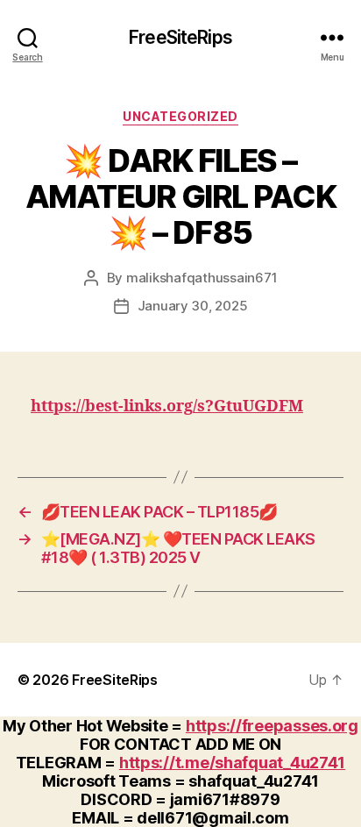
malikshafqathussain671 (201, 277)
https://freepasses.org (272, 725)
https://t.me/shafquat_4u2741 (232, 762)
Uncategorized (180, 116)
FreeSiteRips (180, 37)
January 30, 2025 (193, 305)
